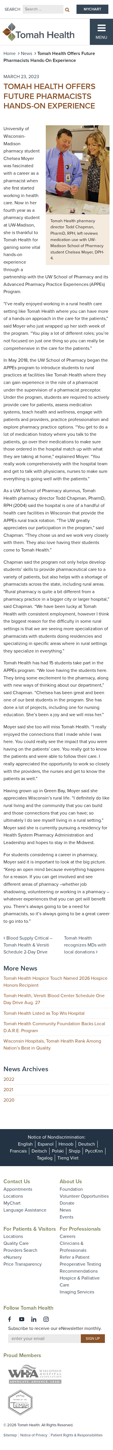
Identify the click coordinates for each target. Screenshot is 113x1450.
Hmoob (66, 1144)
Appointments (17, 1189)
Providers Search (20, 1250)
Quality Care (16, 1243)
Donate (67, 1203)
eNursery (12, 1257)
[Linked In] (34, 1319)
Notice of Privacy (33, 1435)
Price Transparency (22, 1264)
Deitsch (39, 1151)
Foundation (71, 1189)
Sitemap (10, 1435)
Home (9, 53)
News (26, 53)
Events (66, 1217)
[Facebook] (9, 1319)
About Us (71, 1181)
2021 (8, 1090)
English (25, 1144)
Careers (67, 1236)
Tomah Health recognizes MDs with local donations (85, 945)
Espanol (46, 1144)
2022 (8, 1079)
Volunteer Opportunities (84, 1196)
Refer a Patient (75, 1257)
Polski (58, 1151)
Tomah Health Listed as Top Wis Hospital (44, 1013)
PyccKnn (94, 1151)
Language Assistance (24, 1210)
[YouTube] (22, 1319)
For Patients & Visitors (29, 1229)
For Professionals (80, 1229)
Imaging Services (77, 1292)
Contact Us (16, 1181)
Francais (18, 1151)
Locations (13, 1196)
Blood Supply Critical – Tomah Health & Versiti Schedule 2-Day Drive (27, 945)
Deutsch (86, 1144)
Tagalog (44, 1158)
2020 (8, 1100)
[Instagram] (46, 1319)
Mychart (92, 9)
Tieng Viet (68, 1158)
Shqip (74, 1151)
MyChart (12, 1203)
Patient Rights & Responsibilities (77, 1435)
